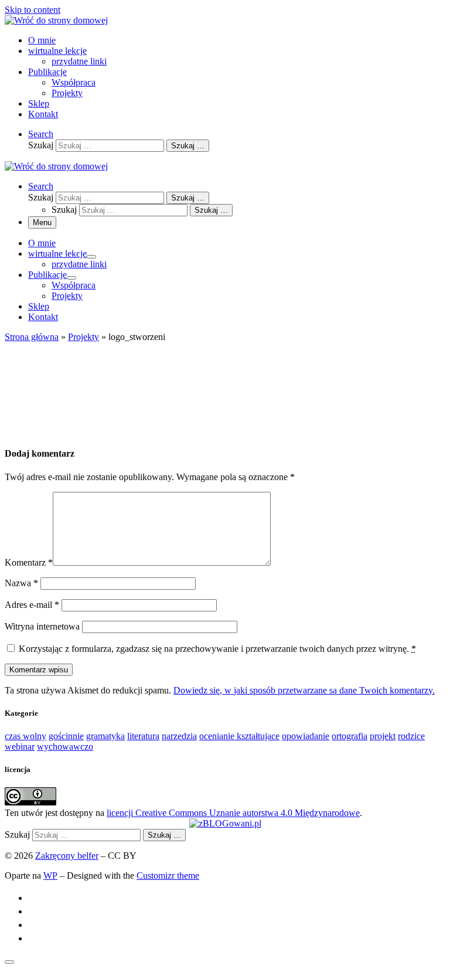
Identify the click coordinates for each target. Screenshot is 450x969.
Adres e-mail (32, 605)
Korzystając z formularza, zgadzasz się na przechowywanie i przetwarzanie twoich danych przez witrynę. (217, 649)
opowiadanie (305, 736)
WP (50, 875)
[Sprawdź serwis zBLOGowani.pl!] (225, 823)
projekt (383, 736)
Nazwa (21, 583)
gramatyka (105, 736)
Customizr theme (168, 875)
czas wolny (25, 736)
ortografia (349, 736)
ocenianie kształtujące (239, 736)
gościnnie (66, 736)
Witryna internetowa (42, 626)
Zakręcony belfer (66, 856)
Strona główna (32, 337)
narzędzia (179, 736)
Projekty (83, 337)
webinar (20, 747)
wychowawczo (65, 747)
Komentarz (29, 562)
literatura (143, 736)
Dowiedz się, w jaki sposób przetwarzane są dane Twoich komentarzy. (304, 690)
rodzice (411, 736)
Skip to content (32, 10)
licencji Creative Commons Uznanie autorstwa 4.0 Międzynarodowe (233, 813)
